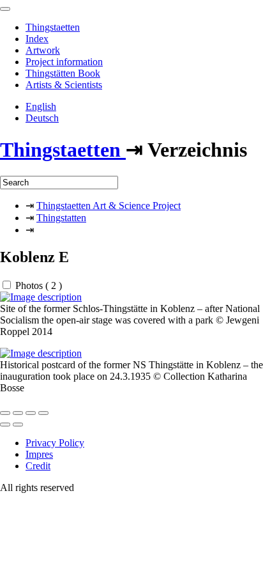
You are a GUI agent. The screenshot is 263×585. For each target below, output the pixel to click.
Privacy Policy (55, 442)
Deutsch (42, 118)
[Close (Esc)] (5, 413)
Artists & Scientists (64, 84)
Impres (39, 454)
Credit (38, 465)
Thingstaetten (53, 27)
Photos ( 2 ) (38, 285)
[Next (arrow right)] (18, 424)
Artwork (43, 50)
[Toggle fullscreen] (31, 413)
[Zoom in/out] (43, 413)
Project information (64, 61)
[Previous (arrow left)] (5, 424)
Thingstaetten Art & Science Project (108, 205)
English (41, 106)
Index (37, 38)
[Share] (18, 413)
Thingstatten (61, 217)
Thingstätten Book (63, 73)
